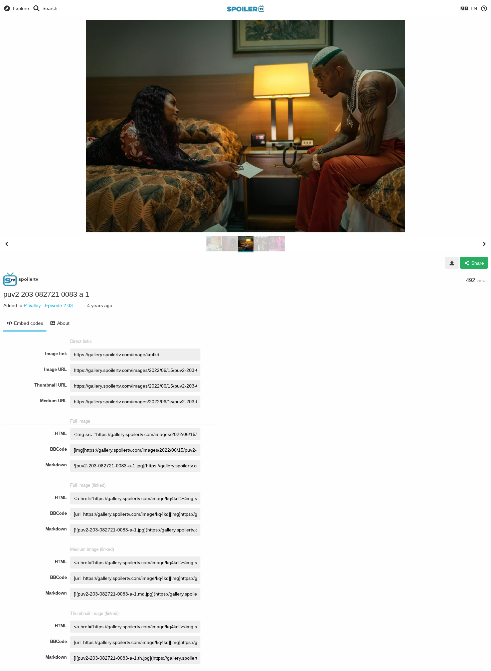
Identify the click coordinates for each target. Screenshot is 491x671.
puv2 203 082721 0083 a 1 (46, 294)
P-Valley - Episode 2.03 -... (52, 305)
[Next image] (484, 244)
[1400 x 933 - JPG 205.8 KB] (452, 263)
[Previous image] (6, 244)
